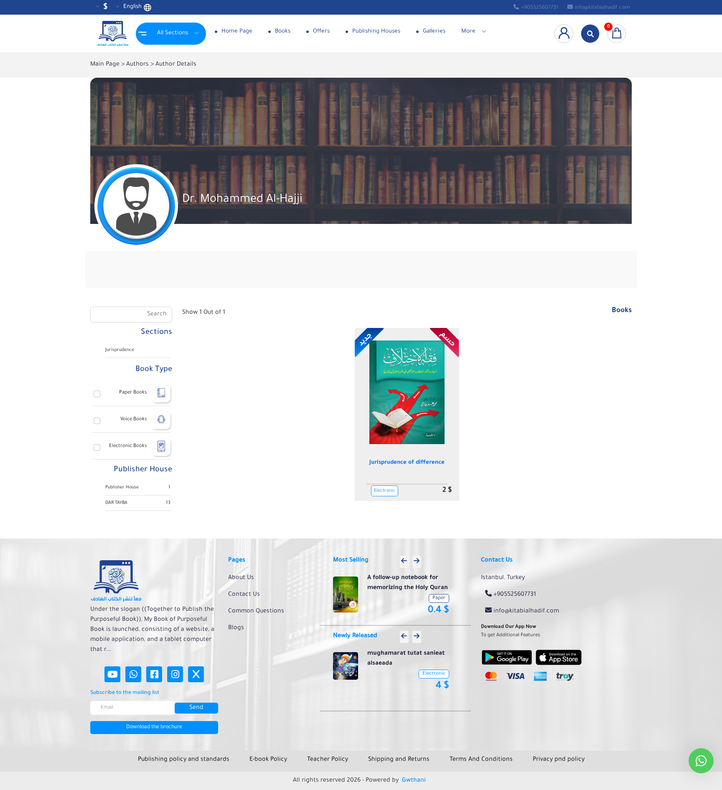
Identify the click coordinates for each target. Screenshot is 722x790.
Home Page (236, 31)
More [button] (468, 31)
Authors (138, 64)
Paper (438, 598)
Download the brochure (154, 727)
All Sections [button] (172, 33)
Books (281, 31)
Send (196, 708)
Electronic (384, 490)
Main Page (105, 64)
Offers (320, 31)
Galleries (433, 31)
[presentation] (404, 562)
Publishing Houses (375, 31)
